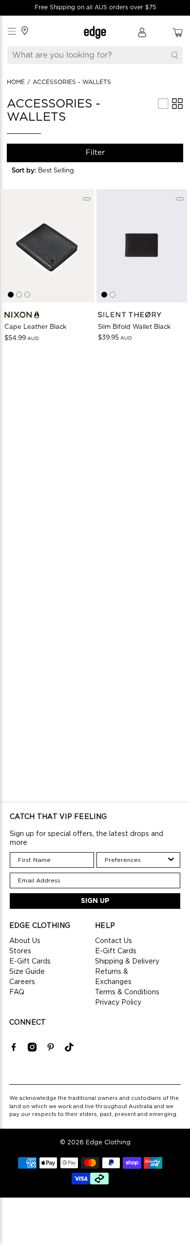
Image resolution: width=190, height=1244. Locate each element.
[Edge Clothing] (95, 32)
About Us (24, 941)
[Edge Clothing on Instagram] (32, 1049)
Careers (22, 982)
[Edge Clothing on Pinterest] (50, 1049)
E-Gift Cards (30, 961)
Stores (20, 951)
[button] (48, 170)
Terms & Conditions (127, 992)
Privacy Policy (118, 1002)
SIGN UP (95, 901)
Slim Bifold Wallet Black (134, 327)
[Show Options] (171, 860)
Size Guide (27, 971)
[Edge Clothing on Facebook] (13, 1049)
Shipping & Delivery (127, 961)
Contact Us (113, 941)
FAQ (16, 992)
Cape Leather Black (35, 327)
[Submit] (175, 55)
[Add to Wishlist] (87, 198)
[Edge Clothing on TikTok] (69, 1049)
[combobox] (136, 860)
